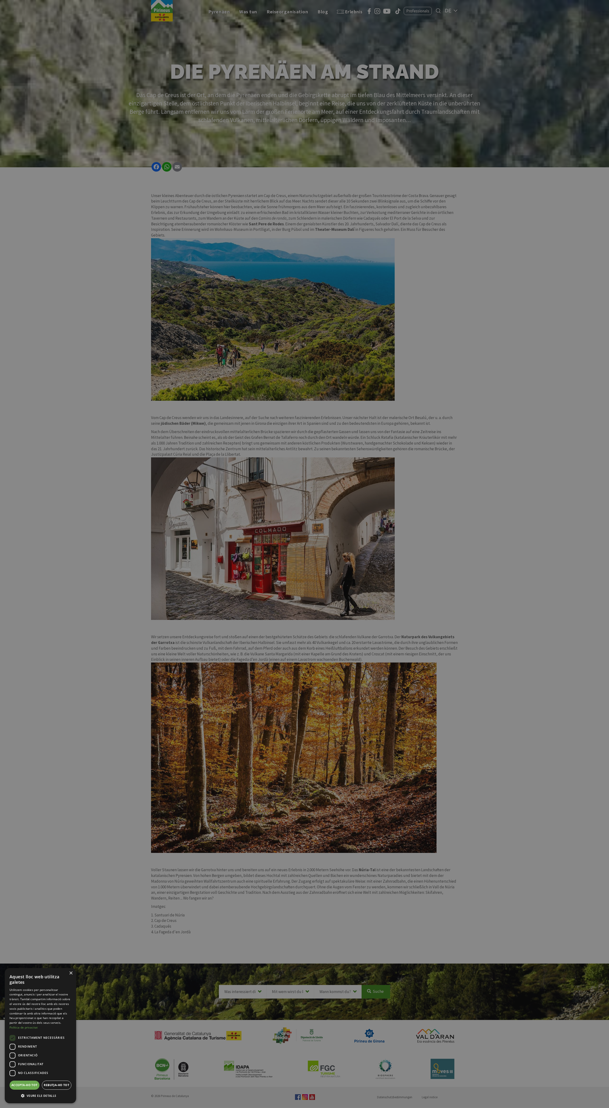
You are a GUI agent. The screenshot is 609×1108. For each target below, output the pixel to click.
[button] (40, 1095)
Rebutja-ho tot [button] (56, 1085)
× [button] (71, 973)
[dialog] (40, 1035)
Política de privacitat (24, 1027)
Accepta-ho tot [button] (24, 1085)
